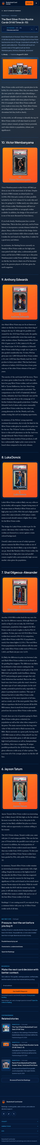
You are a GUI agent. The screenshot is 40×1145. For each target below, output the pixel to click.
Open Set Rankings (8, 952)
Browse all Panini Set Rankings (20, 1080)
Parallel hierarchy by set (10, 941)
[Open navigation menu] (36, 3)
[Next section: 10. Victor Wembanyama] (36, 29)
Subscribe (29, 3)
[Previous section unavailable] (4, 29)
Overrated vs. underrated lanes (12, 946)
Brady (5, 54)
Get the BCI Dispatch (20, 991)
